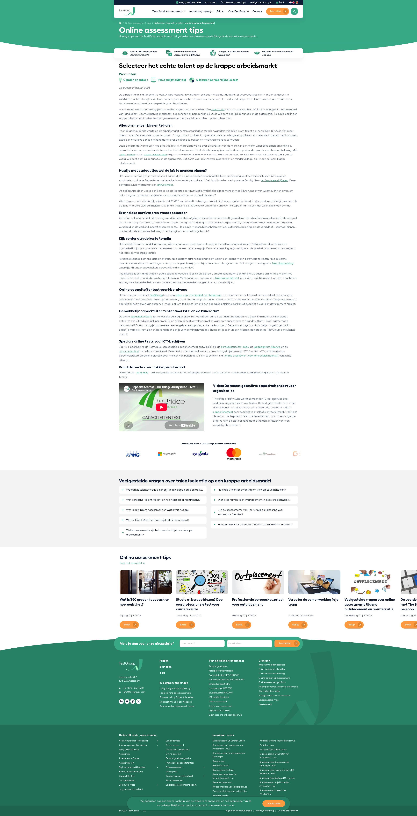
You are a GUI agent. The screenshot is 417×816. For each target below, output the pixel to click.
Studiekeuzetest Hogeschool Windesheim (272, 792)
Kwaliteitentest (265, 704)
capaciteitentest (129, 351)
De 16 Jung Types (127, 785)
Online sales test (173, 754)
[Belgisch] (297, 2)
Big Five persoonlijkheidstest (132, 767)
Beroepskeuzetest (221, 766)
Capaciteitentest (127, 776)
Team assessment (174, 780)
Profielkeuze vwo (267, 745)
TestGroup (156, 295)
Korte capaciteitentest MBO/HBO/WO (226, 680)
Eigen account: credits (219, 710)
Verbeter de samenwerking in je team (313, 602)
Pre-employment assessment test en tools (278, 687)
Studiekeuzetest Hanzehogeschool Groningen (229, 755)
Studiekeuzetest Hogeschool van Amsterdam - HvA (228, 747)
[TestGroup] (127, 11)
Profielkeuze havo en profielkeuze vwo (277, 741)
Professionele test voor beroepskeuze (230, 787)
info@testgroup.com (134, 692)
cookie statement (196, 805)
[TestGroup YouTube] (127, 701)
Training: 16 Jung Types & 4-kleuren (177, 697)
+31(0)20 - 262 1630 (190, 2)
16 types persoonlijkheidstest (179, 776)
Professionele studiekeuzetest (272, 749)
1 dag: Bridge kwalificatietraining (175, 688)
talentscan (217, 109)
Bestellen (166, 666)
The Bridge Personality (269, 691)
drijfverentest (165, 185)
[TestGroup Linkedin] (121, 701)
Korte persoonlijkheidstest (221, 671)
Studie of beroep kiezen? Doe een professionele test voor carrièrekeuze (199, 604)
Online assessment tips (233, 2)
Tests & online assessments (167, 11)
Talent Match (127, 154)
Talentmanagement (227, 278)
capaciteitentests (141, 316)
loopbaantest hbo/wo (267, 347)
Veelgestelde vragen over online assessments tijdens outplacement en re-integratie (370, 604)
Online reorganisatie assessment (274, 678)
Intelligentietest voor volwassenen (274, 695)
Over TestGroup (237, 11)
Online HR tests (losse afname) (138, 735)
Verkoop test (172, 772)
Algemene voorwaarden (239, 810)
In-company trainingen (174, 683)
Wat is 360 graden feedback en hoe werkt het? (144, 602)
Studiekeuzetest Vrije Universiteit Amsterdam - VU (274, 784)
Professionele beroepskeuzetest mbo (230, 791)
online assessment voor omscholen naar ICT (252, 355)
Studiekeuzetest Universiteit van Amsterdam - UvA (274, 756)
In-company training (200, 11)
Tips (162, 673)
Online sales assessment (220, 706)
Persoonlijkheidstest (218, 666)
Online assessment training (272, 673)
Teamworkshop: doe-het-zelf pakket (177, 706)
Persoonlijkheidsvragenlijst (178, 758)
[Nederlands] (290, 2)
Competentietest (127, 780)
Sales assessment (174, 767)
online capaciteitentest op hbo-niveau (198, 295)
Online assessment (218, 701)
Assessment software (129, 758)
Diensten (264, 660)
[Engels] (293, 2)
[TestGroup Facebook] (132, 701)
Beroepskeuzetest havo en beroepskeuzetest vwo (225, 776)
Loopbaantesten (223, 735)
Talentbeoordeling (283, 263)
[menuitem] (137, 23)
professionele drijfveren (274, 180)
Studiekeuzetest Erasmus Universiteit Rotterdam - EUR (276, 772)
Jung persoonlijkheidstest (131, 789)
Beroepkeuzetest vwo (222, 782)
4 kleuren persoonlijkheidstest (133, 745)
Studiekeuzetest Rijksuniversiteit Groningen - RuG (274, 764)
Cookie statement (288, 810)
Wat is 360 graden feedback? (272, 665)
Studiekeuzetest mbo (269, 700)
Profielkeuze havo (221, 796)
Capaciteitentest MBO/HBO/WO (224, 675)
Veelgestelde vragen (261, 2)
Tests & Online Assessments (226, 660)
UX (144, 810)
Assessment (124, 754)
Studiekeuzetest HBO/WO (221, 693)
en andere (142, 372)
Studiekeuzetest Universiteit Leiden (229, 741)
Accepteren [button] (273, 803)
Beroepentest (219, 761)
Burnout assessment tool (131, 772)
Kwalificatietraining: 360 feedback (176, 702)
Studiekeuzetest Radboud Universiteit (277, 778)
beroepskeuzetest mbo (235, 347)
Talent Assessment (155, 154)
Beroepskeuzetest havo (223, 770)
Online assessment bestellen (272, 669)
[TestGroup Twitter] (138, 701)
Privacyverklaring (265, 810)
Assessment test (126, 763)
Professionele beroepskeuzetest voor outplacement (258, 602)
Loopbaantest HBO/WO (220, 688)
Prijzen (220, 11)
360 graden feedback (219, 697)
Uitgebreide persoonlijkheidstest (181, 785)
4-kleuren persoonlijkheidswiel (133, 741)
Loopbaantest (173, 741)
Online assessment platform (272, 682)
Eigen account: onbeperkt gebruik (225, 715)
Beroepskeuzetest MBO (219, 684)
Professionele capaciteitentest (180, 763)
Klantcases (211, 2)
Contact (257, 11)
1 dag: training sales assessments (175, 693)
